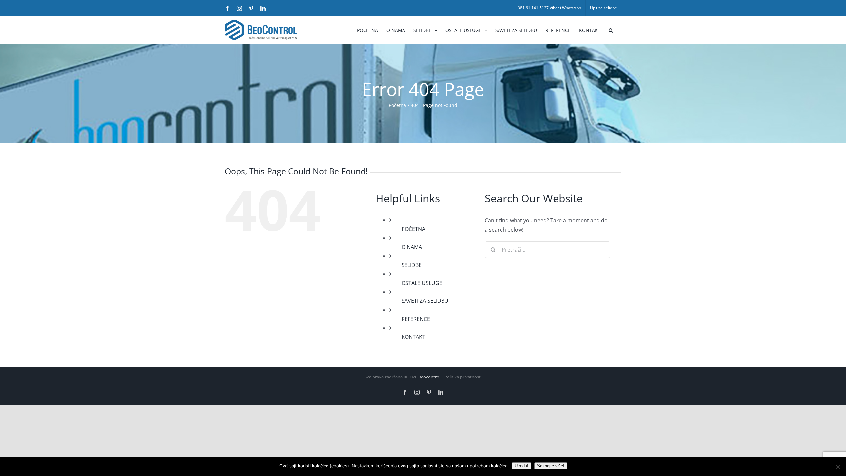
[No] (837, 466)
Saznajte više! (550, 465)
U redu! (521, 465)
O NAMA (412, 247)
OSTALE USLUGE (422, 283)
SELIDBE (412, 265)
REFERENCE (416, 319)
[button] (611, 29)
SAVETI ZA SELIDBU (425, 300)
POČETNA (413, 229)
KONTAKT (413, 336)
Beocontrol (429, 377)
